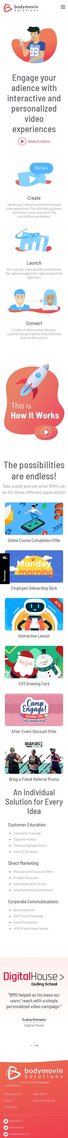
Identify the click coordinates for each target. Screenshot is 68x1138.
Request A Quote (44, 1100)
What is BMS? (12, 1094)
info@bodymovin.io (19, 1133)
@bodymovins (16, 1127)
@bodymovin (16, 1120)
